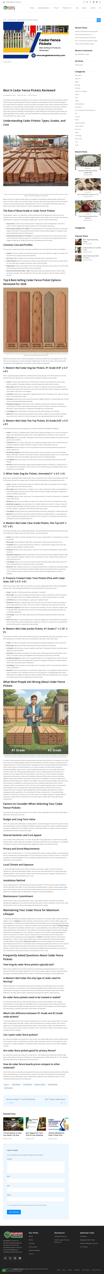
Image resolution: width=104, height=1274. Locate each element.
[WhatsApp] (100, 2)
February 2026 (79, 65)
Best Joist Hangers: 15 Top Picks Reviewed (20, 1099)
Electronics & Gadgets (81, 91)
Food (76, 97)
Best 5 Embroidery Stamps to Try (84, 34)
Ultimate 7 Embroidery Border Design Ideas (86, 31)
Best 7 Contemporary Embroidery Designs (86, 40)
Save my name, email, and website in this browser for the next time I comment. (28, 1205)
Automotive (78, 75)
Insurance (77, 116)
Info (76, 113)
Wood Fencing (52, 1084)
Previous (11, 1102)
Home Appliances (79, 104)
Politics (31, 1240)
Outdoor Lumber (40, 1084)
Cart (77, 8)
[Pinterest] (93, 2)
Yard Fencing (8, 1088)
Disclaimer (77, 1270)
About (84, 8)
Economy (32, 1243)
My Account (66, 8)
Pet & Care (78, 129)
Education (77, 88)
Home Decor (78, 107)
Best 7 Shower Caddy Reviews (55, 1099)
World (31, 1236)
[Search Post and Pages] (100, 8)
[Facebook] (83, 2)
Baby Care (78, 78)
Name (8, 1176)
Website (9, 1195)
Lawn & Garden (7, 62)
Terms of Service (96, 1270)
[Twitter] (90, 2)
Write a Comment (32, 95)
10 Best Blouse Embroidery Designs (84, 44)
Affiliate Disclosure (60, 1236)
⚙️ (4, 1270)
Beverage (77, 85)
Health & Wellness (34, 1250)
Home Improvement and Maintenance (85, 110)
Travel (76, 145)
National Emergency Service (89, 1243)
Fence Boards (27, 1084)
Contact (92, 8)
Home (32, 8)
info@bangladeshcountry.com (13, 2)
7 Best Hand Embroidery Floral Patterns (85, 37)
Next (61, 1102)
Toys (76, 142)
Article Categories (43, 8)
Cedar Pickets (16, 1084)
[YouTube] (97, 2)
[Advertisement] (36, 76)
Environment (33, 1247)
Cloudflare (83, 1236)
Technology (78, 135)
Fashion (77, 94)
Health (76, 101)
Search (99, 20)
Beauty (77, 82)
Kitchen (77, 120)
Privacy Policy (85, 1270)
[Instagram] (87, 2)
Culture (31, 1254)
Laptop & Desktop (80, 123)
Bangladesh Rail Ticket (87, 1240)
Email (8, 1185)
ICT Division (84, 1247)
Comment (9, 1159)
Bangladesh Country (18, 1269)
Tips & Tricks (78, 139)
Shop (55, 8)
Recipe (77, 132)
